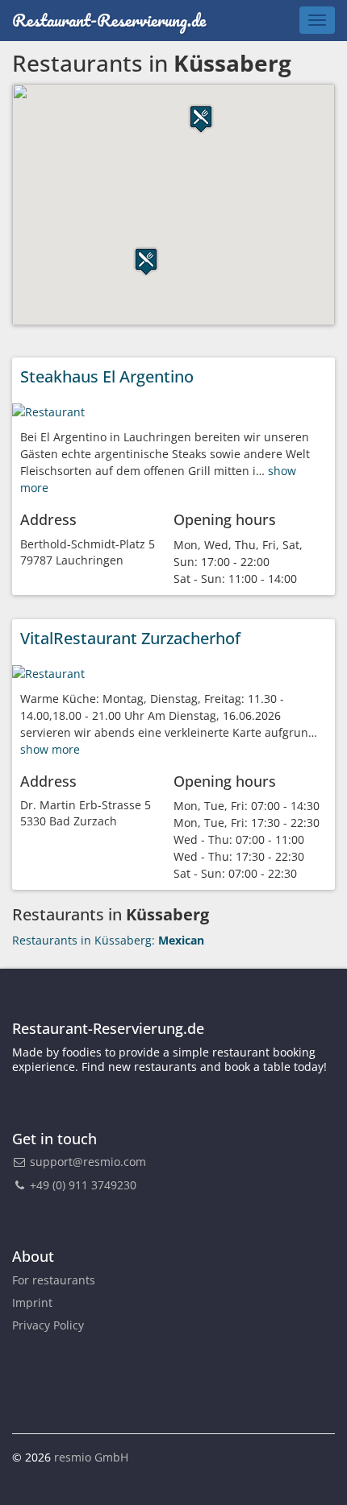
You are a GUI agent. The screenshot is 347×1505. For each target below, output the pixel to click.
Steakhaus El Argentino (107, 376)
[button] (201, 118)
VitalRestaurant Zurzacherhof (130, 638)
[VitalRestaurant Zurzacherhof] (48, 672)
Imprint (32, 1302)
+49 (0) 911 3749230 (81, 1185)
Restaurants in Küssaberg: (108, 940)
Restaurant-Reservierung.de (109, 20)
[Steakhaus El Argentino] (48, 410)
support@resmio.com (88, 1161)
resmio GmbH (91, 1457)
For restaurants (53, 1280)
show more (50, 749)
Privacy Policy (48, 1325)
